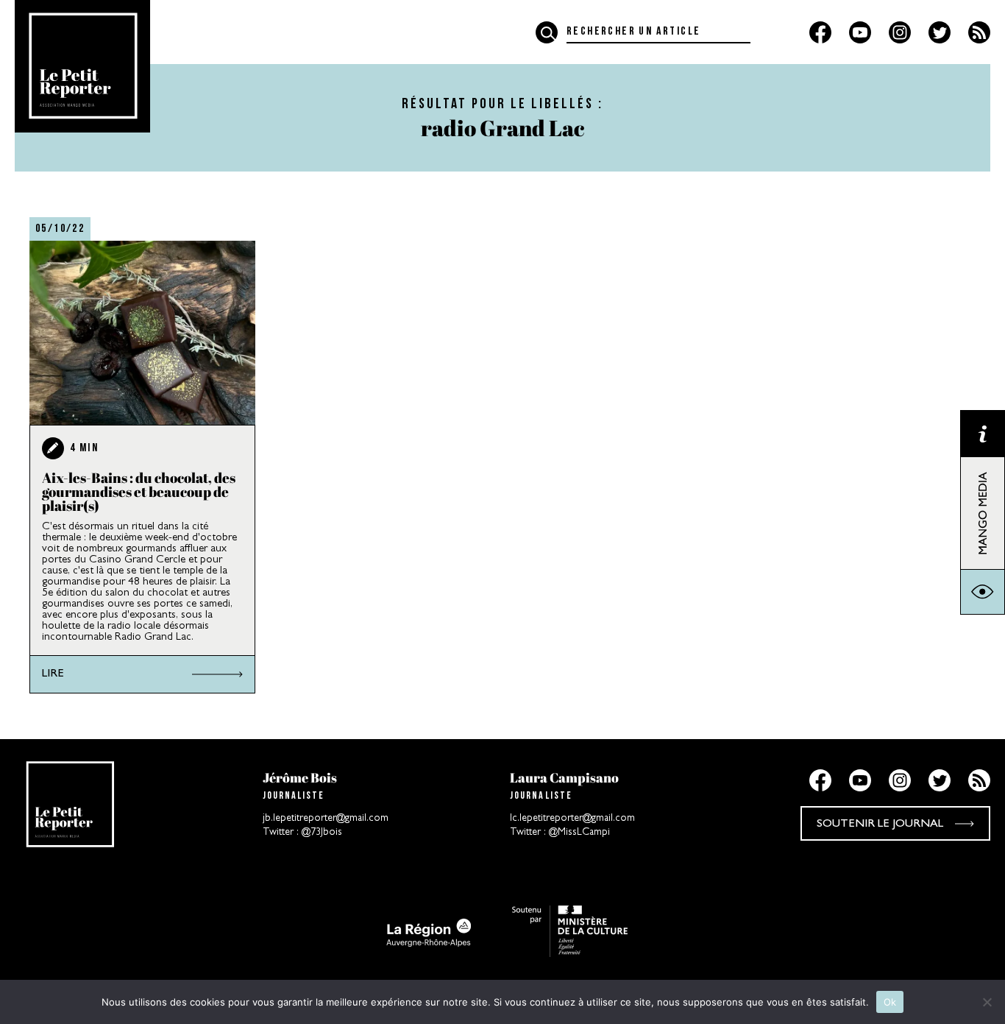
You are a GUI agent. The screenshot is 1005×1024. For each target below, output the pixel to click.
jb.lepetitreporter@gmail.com (325, 818)
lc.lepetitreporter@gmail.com (572, 818)
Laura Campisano (564, 777)
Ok (890, 1002)
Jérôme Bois (300, 777)
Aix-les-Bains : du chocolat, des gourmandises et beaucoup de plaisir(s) (138, 491)
